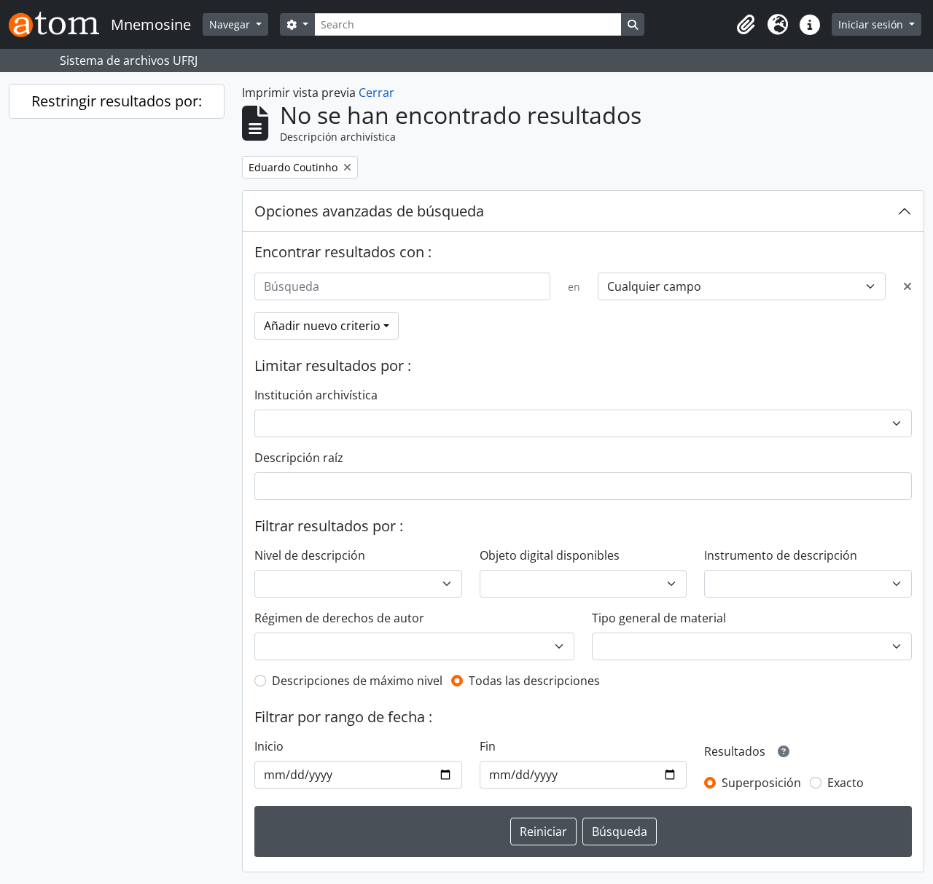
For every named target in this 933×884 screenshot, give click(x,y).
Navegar (231, 24)
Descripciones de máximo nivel (357, 681)
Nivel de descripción (309, 555)
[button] (746, 25)
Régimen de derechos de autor (339, 618)
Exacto (845, 783)
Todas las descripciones (534, 681)
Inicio (269, 746)
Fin (488, 746)
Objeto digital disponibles (550, 555)
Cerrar (376, 93)
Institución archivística (316, 395)
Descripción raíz (298, 458)
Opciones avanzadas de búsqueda (369, 211)
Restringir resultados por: (116, 101)
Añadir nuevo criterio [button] (322, 326)
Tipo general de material (659, 618)
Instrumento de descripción (780, 555)
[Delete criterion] (907, 286)
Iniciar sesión (872, 24)
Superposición (761, 783)
